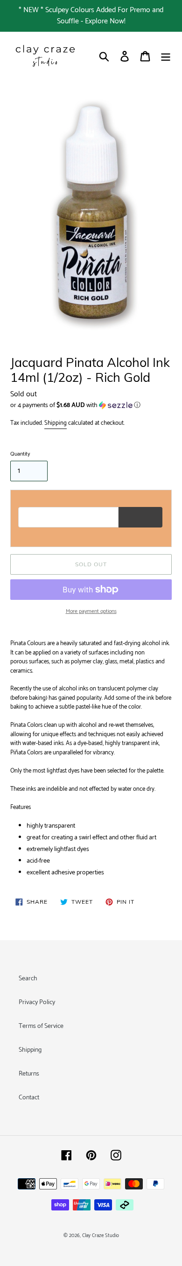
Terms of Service (41, 1026)
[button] (91, 405)
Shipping (55, 423)
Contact (29, 1097)
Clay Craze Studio (100, 1235)
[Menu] (165, 56)
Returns (29, 1074)
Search (28, 978)
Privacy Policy (37, 1002)
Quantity (20, 454)
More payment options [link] (91, 611)
